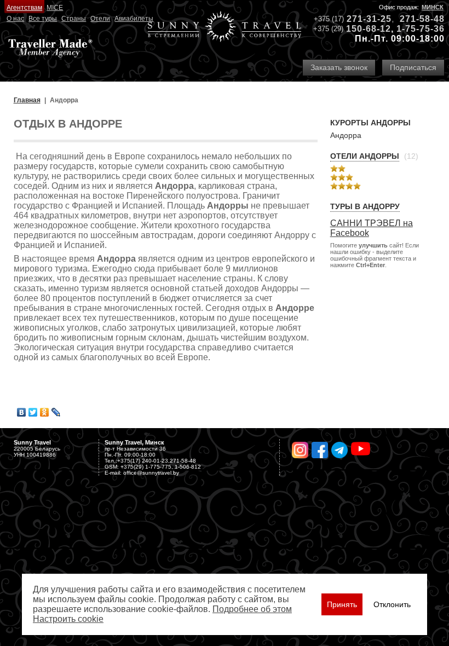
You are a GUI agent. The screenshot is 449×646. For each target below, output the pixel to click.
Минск (433, 7)
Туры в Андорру (365, 206)
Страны (73, 18)
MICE (55, 7)
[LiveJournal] (56, 412)
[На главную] (224, 27)
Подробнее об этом (252, 609)
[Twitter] (33, 412)
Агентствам (24, 7)
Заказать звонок (338, 67)
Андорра (345, 135)
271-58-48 (422, 19)
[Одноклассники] (44, 412)
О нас (15, 18)
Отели (100, 18)
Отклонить (392, 604)
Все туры (42, 18)
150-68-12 (368, 28)
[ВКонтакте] (21, 412)
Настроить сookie (68, 619)
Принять (342, 604)
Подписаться (413, 67)
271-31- (364, 19)
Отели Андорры (364, 156)
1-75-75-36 (420, 28)
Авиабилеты (133, 18)
